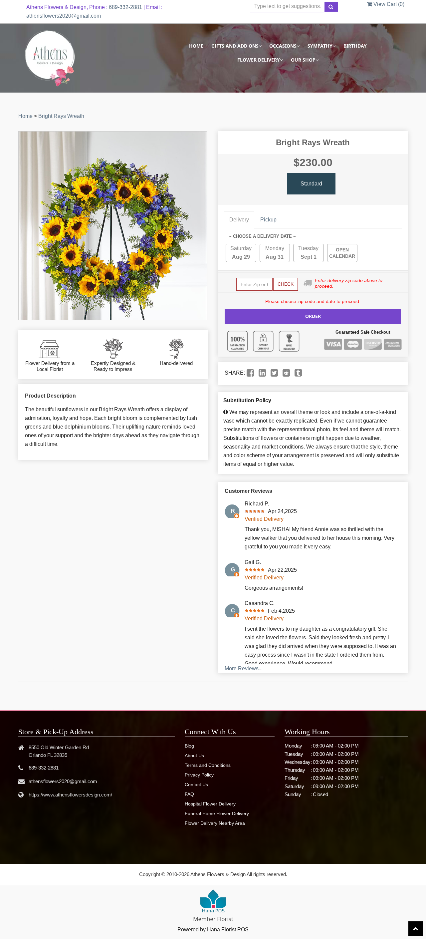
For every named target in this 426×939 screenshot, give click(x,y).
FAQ (189, 794)
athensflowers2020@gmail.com (63, 16)
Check (286, 284)
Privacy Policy (199, 775)
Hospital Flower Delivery (210, 803)
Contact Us (196, 784)
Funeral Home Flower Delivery (217, 813)
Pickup (268, 219)
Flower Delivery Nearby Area (215, 823)
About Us (194, 755)
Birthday (355, 46)
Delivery (239, 219)
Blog (189, 746)
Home (196, 46)
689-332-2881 (125, 7)
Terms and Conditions (208, 765)
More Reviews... (244, 668)
